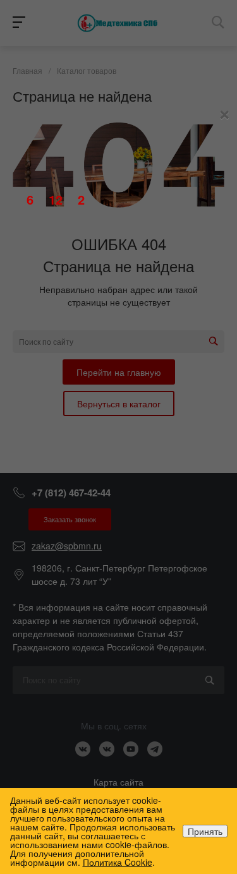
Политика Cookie (117, 862)
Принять (205, 831)
